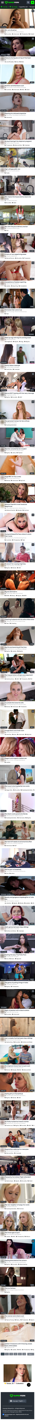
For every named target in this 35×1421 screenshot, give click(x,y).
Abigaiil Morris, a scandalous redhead (16, 649)
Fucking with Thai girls (12, 956)
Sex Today (14, 7)
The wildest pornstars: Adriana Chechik (16, 508)
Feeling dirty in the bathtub (14, 1094)
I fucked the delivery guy (13, 228)
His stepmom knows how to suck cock (17, 1066)
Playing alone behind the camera (16, 1260)
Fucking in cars (10, 59)
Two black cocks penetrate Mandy (16, 814)
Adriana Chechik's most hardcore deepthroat (16, 505)
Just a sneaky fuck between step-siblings (18, 1038)
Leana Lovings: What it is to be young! (16, 311)
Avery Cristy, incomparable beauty (15, 760)
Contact (5, 1410)
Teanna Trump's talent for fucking (15, 1318)
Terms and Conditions (12, 1410)
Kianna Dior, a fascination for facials (16, 87)
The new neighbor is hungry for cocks (17, 1205)
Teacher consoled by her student (16, 449)
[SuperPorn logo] (12, 3)
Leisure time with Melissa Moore (15, 32)
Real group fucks (10, 339)
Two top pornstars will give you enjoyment (19, 675)
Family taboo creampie (12, 365)
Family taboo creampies (12, 143)
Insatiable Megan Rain (12, 788)
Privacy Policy (28, 1410)
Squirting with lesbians (12, 284)
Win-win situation (11, 30)
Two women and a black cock (14, 1316)
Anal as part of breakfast (13, 869)
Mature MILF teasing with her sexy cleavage (19, 393)
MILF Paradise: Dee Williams (13, 1234)
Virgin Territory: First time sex (14, 565)
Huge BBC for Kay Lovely (13, 477)
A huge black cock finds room (14, 730)
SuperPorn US (23, 7)
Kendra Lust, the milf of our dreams (15, 1123)
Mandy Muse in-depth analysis (14, 815)
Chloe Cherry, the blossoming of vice (16, 538)
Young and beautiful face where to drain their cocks (18, 535)
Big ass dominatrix (11, 592)
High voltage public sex (12, 169)
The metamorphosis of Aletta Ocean (16, 1179)
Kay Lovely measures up (13, 478)
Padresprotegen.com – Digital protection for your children (16, 1415)
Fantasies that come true (13, 310)
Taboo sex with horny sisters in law (15, 621)
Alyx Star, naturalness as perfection (16, 1262)
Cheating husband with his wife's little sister (19, 619)
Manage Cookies (14, 1412)
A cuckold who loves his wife (14, 703)
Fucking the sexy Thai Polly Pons (15, 955)
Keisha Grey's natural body (13, 1040)
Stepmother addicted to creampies (17, 1149)
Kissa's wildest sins (11, 256)
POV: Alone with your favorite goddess (16, 677)
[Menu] (2, 2)
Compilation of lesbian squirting (15, 282)
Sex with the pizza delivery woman (16, 227)
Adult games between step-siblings (16, 927)
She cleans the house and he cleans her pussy (18, 198)
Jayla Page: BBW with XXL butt (14, 593)
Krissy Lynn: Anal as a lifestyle (14, 843)
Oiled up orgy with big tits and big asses (18, 338)
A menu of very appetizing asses (15, 254)
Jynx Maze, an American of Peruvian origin (16, 871)
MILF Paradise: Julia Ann (12, 901)
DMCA (20, 1412)
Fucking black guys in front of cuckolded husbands (16, 704)
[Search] (28, 2)
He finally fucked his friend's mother (17, 1121)
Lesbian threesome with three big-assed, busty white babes (18, 1345)
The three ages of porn (12, 1233)
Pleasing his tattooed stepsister (15, 113)
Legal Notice (21, 1410)
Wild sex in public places (12, 171)
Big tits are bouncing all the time (16, 647)
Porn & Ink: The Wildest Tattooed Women (16, 115)
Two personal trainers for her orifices (17, 421)
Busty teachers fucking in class (15, 450)
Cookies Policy (6, 1412)
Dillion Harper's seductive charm (15, 1290)
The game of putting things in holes (16, 983)
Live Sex (5, 7)
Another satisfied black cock (14, 86)
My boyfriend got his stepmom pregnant (18, 141)
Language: (17, 1401)
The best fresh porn (11, 200)
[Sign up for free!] (32, 2)
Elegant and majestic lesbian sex (16, 758)
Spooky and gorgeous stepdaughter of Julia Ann (19, 898)
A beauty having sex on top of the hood (18, 58)
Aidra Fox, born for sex (12, 1012)
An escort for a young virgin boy (15, 564)
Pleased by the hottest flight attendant (18, 1177)
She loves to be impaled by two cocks (17, 786)
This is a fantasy (10, 1288)
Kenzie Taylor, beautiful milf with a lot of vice (16, 1095)
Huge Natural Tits (11, 395)
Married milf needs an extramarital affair (18, 842)
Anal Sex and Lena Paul (12, 732)
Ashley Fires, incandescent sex (14, 1068)
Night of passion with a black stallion (17, 1010)
